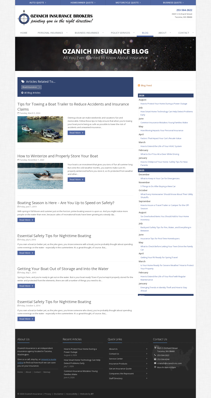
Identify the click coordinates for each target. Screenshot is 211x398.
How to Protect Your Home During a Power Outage (164, 103)
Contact (186, 32)
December (144, 174)
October (143, 190)
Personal (53, 32)
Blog (145, 32)
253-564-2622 (163, 355)
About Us (113, 349)
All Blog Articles (32, 92)
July (141, 107)
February (143, 150)
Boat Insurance (30, 87)
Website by (87, 393)
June (141, 118)
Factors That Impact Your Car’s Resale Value (161, 138)
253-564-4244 (163, 359)
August (142, 99)
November (144, 182)
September (145, 201)
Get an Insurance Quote (120, 368)
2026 (141, 95)
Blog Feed (146, 85)
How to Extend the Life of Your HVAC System (161, 146)
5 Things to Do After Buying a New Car (158, 186)
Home (23, 32)
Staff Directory (115, 378)
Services (123, 32)
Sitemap (46, 372)
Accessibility (72, 393)
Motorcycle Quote (127, 2)
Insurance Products (118, 363)
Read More (75, 132)
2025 (141, 170)
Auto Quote (37, 2)
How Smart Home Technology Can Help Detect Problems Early (82, 363)
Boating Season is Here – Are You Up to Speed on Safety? (65, 202)
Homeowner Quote (82, 2)
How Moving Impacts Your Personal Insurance (162, 130)
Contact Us (114, 353)
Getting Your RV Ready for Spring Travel (159, 257)
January (143, 157)
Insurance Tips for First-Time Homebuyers (160, 238)
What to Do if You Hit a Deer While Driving (160, 154)
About (164, 32)
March (142, 142)
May (141, 126)
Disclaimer (59, 393)
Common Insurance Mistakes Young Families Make (164, 122)
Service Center (116, 358)
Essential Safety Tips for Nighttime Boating (54, 235)
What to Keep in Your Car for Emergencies (160, 178)
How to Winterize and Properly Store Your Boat (57, 155)
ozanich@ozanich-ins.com (169, 363)
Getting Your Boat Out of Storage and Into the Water (63, 268)
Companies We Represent (121, 373)
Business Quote (172, 2)
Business (89, 32)
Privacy (47, 393)
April (141, 134)
